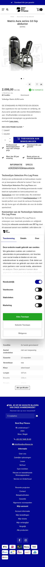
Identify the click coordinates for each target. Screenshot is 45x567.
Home (12, 16)
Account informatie (22, 511)
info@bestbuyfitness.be (23, 444)
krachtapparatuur (30, 198)
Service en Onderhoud (23, 479)
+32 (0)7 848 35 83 (23, 439)
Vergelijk (22, 526)
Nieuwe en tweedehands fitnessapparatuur (22, 474)
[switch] (38, 290)
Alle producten (22, 530)
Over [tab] (37, 238)
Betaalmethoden (22, 495)
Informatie (16, 165)
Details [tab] (23, 238)
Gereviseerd (25, 95)
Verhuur (22, 465)
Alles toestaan (22, 317)
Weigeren (22, 333)
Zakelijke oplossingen (22, 457)
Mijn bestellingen (22, 515)
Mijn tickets (22, 519)
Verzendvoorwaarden (21, 168)
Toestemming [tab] (9, 238)
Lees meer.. (14, 121)
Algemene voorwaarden (22, 503)
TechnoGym (6, 195)
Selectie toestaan (22, 325)
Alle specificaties (22, 388)
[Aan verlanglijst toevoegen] (37, 84)
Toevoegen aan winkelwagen (29, 140)
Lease (22, 461)
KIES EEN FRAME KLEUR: (13, 127)
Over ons (22, 454)
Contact (23, 491)
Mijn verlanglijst (22, 522)
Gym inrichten (22, 469)
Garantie (22, 499)
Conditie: (7, 95)
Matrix (22, 27)
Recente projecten (22, 487)
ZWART (7, 130)
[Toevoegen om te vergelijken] (41, 84)
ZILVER (7, 134)
